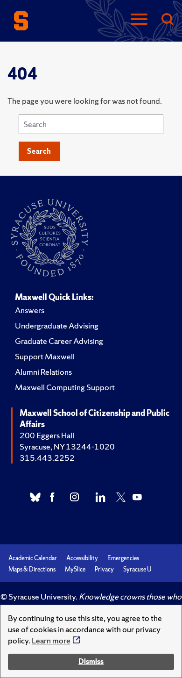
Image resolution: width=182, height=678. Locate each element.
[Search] (167, 20)
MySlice (75, 569)
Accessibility (82, 558)
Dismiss (91, 661)
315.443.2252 (47, 457)
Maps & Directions (32, 569)
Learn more (51, 640)
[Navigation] (139, 20)
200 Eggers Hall (47, 435)
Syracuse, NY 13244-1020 (67, 446)
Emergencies (123, 558)
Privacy (104, 569)
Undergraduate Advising (56, 325)
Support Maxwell (45, 356)
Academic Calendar (32, 558)
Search (39, 151)
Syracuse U (137, 569)
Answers (29, 310)
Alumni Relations (43, 371)
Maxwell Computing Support (65, 387)
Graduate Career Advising (59, 340)
